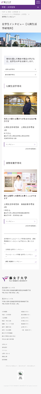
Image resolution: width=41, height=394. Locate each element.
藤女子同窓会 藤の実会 (8, 336)
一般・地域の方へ (26, 330)
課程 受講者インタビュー (13, 261)
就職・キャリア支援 (8, 324)
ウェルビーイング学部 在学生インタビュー (19, 255)
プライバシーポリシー (11, 365)
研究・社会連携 (6, 330)
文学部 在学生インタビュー (14, 249)
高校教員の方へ (25, 314)
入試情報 (4, 318)
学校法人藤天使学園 (8, 339)
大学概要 (4, 311)
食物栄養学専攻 (10, 75)
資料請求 (4, 347)
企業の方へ (24, 327)
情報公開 (4, 356)
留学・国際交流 (6, 327)
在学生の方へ (25, 318)
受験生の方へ (25, 311)
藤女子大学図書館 (7, 333)
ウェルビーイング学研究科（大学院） (15, 14)
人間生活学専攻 (10, 69)
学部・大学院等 (13, 12)
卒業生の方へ (25, 321)
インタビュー (10, 144)
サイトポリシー (31, 365)
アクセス (4, 350)
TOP (3, 12)
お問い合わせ (6, 353)
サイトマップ (22, 365)
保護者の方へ (25, 324)
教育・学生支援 (6, 321)
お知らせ (4, 344)
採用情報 (4, 359)
